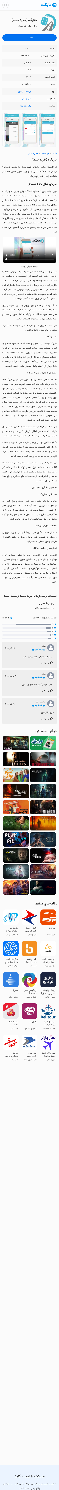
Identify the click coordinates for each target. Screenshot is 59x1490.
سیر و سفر (26, 98)
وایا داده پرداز (25, 106)
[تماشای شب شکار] (16, 792)
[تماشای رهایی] (43, 888)
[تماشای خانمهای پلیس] (16, 808)
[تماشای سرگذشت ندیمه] (43, 760)
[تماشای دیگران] (16, 760)
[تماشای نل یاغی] (43, 840)
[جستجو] (5, 5)
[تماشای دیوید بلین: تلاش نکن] (16, 824)
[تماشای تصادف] (16, 744)
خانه (55, 153)
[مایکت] (49, 7)
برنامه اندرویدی (24, 91)
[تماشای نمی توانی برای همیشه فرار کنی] (16, 856)
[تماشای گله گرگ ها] (43, 824)
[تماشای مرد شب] (43, 776)
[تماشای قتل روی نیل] (16, 888)
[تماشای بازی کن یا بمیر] (16, 840)
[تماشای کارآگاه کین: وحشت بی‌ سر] (43, 792)
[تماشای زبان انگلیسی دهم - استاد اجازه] (43, 744)
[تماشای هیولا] (43, 808)
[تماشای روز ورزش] (16, 776)
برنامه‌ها (45, 153)
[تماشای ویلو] (43, 872)
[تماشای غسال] (16, 872)
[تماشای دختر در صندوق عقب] (43, 856)
